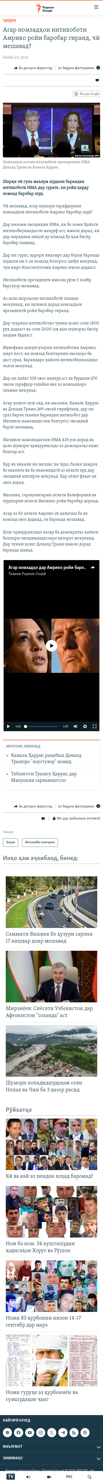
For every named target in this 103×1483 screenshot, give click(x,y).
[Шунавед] (28, 1477)
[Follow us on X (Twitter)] (51, 1432)
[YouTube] (49, 1477)
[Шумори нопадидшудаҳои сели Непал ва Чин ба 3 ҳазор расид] (51, 1051)
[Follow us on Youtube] (29, 1432)
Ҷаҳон (9, 21)
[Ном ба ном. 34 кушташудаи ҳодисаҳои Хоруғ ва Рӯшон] (51, 1212)
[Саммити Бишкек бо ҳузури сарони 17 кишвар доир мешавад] (51, 902)
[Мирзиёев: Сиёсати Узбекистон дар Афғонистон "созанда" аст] (51, 976)
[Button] (33, 68)
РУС (69, 1477)
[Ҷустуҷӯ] (89, 1477)
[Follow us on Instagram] (40, 1432)
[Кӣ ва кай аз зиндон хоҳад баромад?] (51, 1144)
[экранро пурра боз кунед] (94, 726)
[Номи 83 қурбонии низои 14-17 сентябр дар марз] (51, 1286)
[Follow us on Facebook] (18, 1432)
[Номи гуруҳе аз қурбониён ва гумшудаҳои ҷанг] (51, 1360)
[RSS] (74, 1432)
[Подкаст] (85, 1432)
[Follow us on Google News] (7, 1432)
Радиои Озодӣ (34, 574)
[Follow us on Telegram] (62, 1432)
